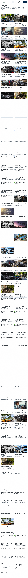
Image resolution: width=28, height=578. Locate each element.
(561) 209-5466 (19, 2)
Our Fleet (16, 566)
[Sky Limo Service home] (3, 2)
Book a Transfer (16, 564)
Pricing (16, 567)
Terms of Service (25, 566)
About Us (20, 564)
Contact (20, 565)
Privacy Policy (25, 564)
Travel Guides (16, 568)
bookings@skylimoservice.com (4, 572)
